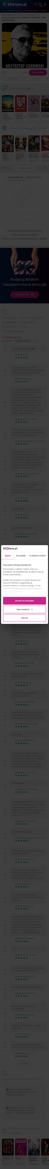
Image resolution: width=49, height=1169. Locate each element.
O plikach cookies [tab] (38, 555)
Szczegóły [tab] (21, 555)
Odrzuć (24, 618)
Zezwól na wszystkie (24, 601)
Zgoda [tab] (8, 555)
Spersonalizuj (23, 609)
